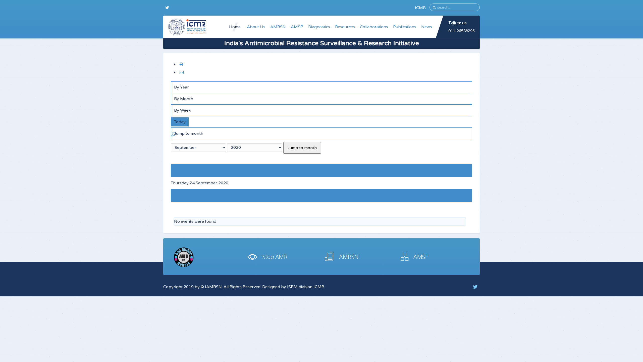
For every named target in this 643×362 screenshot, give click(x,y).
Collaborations (374, 26)
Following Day (184, 195)
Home (235, 26)
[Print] (181, 64)
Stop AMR (274, 256)
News (426, 26)
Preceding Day (188, 170)
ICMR (420, 7)
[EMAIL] (181, 72)
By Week (182, 110)
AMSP (297, 26)
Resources (345, 26)
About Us (256, 26)
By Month (183, 98)
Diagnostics (319, 26)
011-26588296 (461, 31)
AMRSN (278, 26)
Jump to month (302, 147)
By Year (181, 87)
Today (180, 121)
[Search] (173, 135)
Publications (404, 26)
